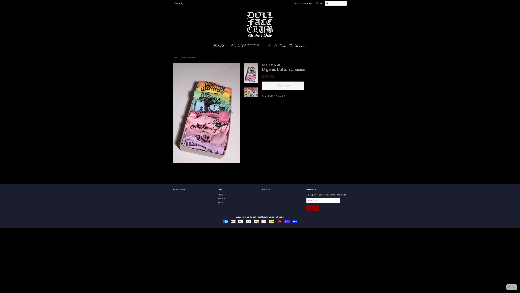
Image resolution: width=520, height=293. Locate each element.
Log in (295, 3)
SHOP (220, 202)
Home (175, 57)
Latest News (179, 189)
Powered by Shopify (275, 216)
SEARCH (221, 198)
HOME (218, 46)
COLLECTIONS (244, 46)
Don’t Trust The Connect (287, 46)
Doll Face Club (259, 216)
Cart (320, 3)
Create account (307, 3)
